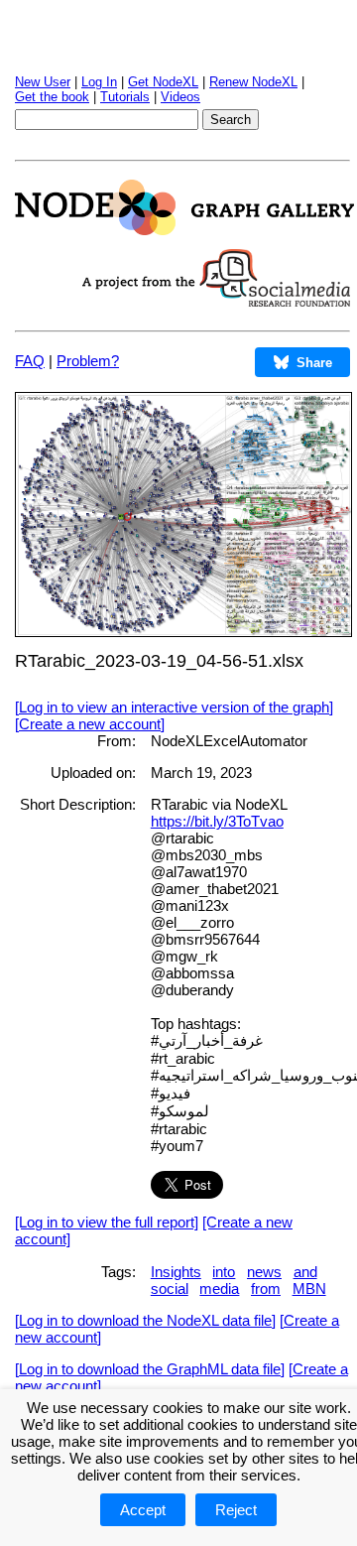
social (169, 1288)
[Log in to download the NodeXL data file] (145, 1320)
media (219, 1288)
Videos (180, 96)
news (264, 1271)
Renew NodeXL (253, 81)
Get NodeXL (163, 81)
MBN (309, 1288)
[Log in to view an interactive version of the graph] (174, 707)
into (223, 1271)
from (266, 1288)
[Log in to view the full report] (106, 1222)
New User (42, 81)
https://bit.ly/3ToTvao (217, 821)
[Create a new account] (90, 723)
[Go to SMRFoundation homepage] (216, 301)
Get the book (52, 96)
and (305, 1271)
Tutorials (125, 96)
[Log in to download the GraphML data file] (150, 1368)
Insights (176, 1271)
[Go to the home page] (184, 229)
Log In (99, 81)
